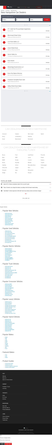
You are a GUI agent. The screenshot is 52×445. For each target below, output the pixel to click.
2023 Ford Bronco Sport (9, 223)
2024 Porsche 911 (8, 301)
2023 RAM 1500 (8, 276)
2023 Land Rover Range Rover (10, 309)
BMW (3, 160)
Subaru (42, 160)
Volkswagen (44, 165)
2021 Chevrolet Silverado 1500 (10, 241)
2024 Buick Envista (8, 292)
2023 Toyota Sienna (8, 324)
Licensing (4, 388)
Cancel (2, 443)
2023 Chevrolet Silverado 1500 (10, 270)
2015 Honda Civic (8, 242)
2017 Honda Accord (8, 234)
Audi (3, 157)
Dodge (3, 172)
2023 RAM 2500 (8, 277)
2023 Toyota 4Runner (9, 218)
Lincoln (30, 160)
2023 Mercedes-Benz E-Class (10, 313)
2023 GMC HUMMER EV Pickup (10, 251)
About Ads (5, 406)
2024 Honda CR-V (8, 289)
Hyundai (17, 162)
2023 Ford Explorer (8, 322)
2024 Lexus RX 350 (8, 308)
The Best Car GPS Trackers (10, 367)
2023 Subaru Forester (9, 294)
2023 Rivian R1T (8, 253)
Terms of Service (6, 416)
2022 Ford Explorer (8, 325)
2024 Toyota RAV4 (8, 284)
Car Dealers (8, 10)
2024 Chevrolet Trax (8, 285)
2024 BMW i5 (7, 260)
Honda (16, 160)
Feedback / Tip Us (6, 386)
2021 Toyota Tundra (8, 232)
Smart (42, 157)
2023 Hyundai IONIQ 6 (9, 257)
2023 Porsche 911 (8, 304)
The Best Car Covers (8, 364)
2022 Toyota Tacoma (9, 274)
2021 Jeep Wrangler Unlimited (10, 236)
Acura (3, 155)
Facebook (44, 8)
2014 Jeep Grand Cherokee (10, 237)
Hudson (17, 134)
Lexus (29, 157)
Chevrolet (4, 167)
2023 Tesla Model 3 (8, 248)
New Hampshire (13, 10)
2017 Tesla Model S (8, 252)
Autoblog (2, 10)
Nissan (29, 172)
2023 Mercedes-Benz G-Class (10, 306)
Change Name (8, 443)
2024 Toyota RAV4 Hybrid (9, 329)
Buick (3, 162)
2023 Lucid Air (7, 256)
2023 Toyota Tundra (8, 271)
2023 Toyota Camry (8, 213)
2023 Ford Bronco (8, 215)
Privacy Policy (5, 418)
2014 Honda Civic (8, 239)
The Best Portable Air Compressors (11, 366)
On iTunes (5, 397)
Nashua (30, 136)
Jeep (16, 170)
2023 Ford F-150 (8, 217)
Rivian (6, 342)
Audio (4, 395)
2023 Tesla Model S (8, 250)
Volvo (42, 167)
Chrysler (4, 170)
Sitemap (4, 376)
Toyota (42, 162)
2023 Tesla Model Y (8, 303)
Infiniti (16, 165)
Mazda (29, 162)
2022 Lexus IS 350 (8, 311)
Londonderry (18, 136)
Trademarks (5, 420)
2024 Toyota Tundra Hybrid (10, 323)
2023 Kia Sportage (8, 295)
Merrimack (30, 134)
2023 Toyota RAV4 (8, 286)
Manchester (18, 139)
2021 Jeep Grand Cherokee (10, 233)
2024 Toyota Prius (8, 327)
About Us (4, 378)
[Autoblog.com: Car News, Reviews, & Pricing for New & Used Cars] (9, 7)
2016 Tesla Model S (8, 255)
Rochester (30, 139)
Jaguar (17, 167)
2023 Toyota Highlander (9, 287)
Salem (42, 134)
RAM (6, 338)
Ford (16, 155)
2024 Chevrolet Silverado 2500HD (11, 272)
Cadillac (4, 165)
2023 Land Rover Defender (10, 310)
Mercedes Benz (32, 165)
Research (39, 7)
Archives (4, 399)
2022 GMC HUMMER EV (9, 258)
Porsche (43, 155)
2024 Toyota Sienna (8, 328)
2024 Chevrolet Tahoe (9, 224)
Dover (3, 139)
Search (50, 8)
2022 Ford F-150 (8, 222)
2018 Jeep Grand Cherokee (10, 238)
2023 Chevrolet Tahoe (9, 220)
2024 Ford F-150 (8, 330)
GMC (16, 157)
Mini (29, 167)
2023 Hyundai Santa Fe (9, 290)
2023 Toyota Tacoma (9, 214)
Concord (4, 134)
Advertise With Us (6, 407)
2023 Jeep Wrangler (8, 219)
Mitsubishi (30, 170)
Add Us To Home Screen (7, 379)
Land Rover (30, 155)
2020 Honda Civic (8, 231)
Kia (16, 172)
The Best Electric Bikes (9, 363)
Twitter (47, 8)
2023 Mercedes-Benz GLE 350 (10, 305)
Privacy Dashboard (6, 409)
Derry (3, 136)
